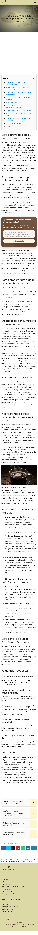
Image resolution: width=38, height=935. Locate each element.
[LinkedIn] (28, 848)
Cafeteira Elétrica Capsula (10, 907)
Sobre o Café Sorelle (8, 884)
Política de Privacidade (9, 882)
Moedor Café (6, 902)
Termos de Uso (6, 889)
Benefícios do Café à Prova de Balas (18, 110)
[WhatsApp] (23, 848)
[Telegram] (33, 848)
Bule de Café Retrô (7, 911)
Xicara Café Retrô (7, 914)
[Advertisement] (19, 54)
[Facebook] (3, 848)
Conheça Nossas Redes (9, 894)
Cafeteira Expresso (8, 909)
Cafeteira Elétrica (7, 904)
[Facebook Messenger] (8, 848)
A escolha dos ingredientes (15, 103)
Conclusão (9, 126)
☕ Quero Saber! (19, 241)
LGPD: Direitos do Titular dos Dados (13, 887)
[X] (13, 848)
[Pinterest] (18, 848)
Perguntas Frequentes (13, 123)
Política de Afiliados (8, 891)
